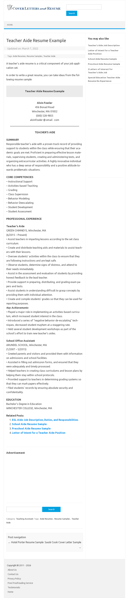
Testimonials (14, 587)
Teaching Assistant (24, 519)
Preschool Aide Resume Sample (31, 428)
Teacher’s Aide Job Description (104, 45)
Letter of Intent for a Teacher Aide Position (38, 432)
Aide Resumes (19, 56)
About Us (12, 570)
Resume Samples (34, 56)
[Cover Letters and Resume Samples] (34, 9)
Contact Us (13, 574)
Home (10, 25)
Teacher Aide (49, 56)
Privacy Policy (14, 578)
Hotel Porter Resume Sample (26, 542)
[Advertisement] (44, 477)
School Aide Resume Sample (29, 424)
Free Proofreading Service (20, 583)
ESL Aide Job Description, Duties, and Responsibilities (45, 419)
